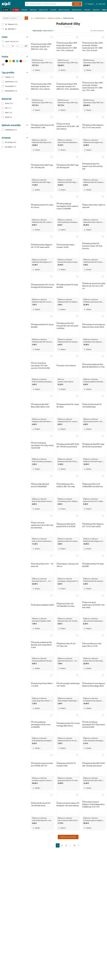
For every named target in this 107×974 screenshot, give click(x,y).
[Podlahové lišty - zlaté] (10, 61)
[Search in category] (26, 18)
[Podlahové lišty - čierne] (6, 61)
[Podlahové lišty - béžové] (24, 61)
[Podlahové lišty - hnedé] (20, 61)
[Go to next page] (78, 845)
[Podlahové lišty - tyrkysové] (17, 61)
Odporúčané (48, 30)
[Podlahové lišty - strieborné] (3, 64)
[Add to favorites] (51, 37)
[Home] (6, 4)
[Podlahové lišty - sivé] (13, 61)
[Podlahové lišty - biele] (3, 61)
